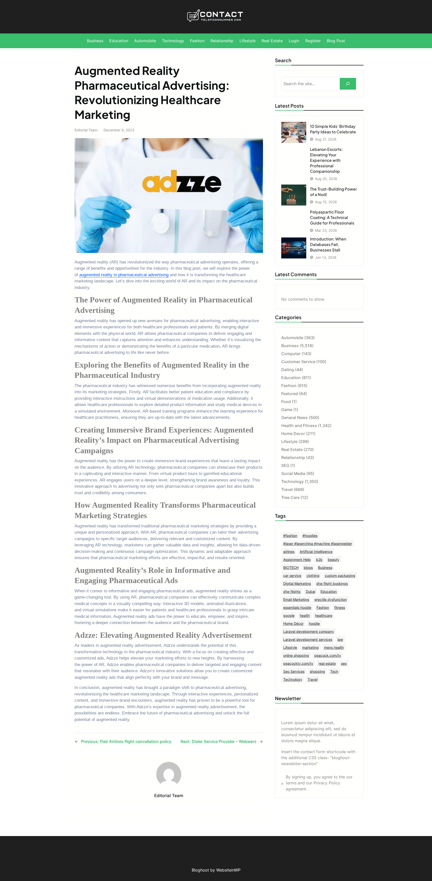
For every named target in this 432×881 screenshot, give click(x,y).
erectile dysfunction (330, 599)
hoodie (314, 623)
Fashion (288, 385)
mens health (334, 647)
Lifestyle (289, 441)
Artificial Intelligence (316, 551)
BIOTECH (290, 567)
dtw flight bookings (332, 583)
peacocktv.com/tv (298, 663)
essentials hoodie (297, 607)
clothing (313, 575)
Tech (334, 671)
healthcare (323, 615)
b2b (319, 559)
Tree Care (290, 497)
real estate (327, 663)
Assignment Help (297, 559)
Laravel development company (308, 631)
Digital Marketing (297, 583)
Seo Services (293, 671)
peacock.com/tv (327, 655)
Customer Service (298, 361)
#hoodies (310, 535)
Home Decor (293, 433)
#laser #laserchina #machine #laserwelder (317, 543)
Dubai (310, 591)
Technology (292, 481)
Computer (290, 353)
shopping (317, 671)
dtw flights (291, 591)
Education (291, 377)
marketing (310, 647)
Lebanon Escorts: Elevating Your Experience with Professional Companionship (326, 160)
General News (294, 417)
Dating (287, 369)
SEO (285, 465)
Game (286, 409)
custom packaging (340, 575)
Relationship (293, 457)
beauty (333, 559)
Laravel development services (307, 639)
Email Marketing (296, 599)
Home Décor (293, 623)
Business (290, 345)
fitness (339, 607)
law (340, 639)
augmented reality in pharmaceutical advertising (123, 274)
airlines (288, 551)
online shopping (296, 655)
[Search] (348, 84)
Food (286, 401)
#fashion (290, 535)
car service (292, 575)
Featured (289, 393)
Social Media (293, 473)
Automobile (292, 337)
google (288, 615)
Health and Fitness (299, 425)
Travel (287, 489)
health (305, 615)
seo (344, 663)
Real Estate (291, 449)
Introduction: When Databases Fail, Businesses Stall (328, 244)
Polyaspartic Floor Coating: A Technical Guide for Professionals (332, 217)
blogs (308, 567)
